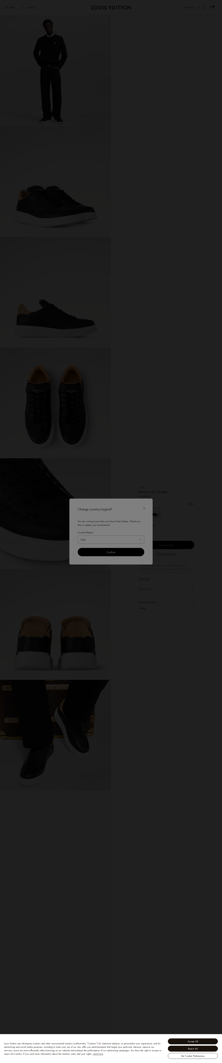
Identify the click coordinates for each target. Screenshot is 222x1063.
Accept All (193, 1041)
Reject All (193, 1048)
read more (98, 1053)
